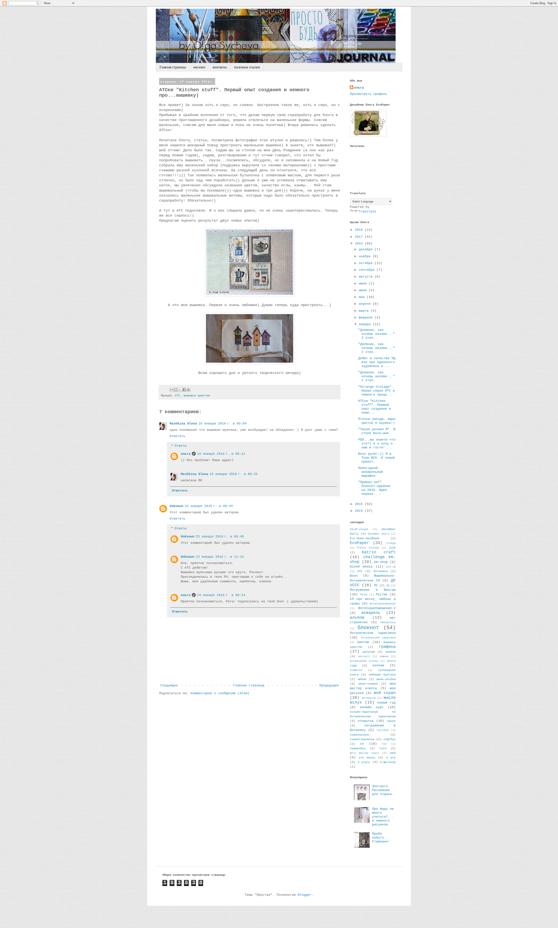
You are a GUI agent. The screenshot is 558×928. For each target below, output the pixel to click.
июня (364, 290)
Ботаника (381, 571)
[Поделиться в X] (180, 389)
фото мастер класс (364, 753)
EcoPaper (359, 543)
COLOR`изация (359, 529)
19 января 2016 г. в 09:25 (233, 474)
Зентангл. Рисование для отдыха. (383, 790)
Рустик (382, 594)
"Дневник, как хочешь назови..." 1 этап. (376, 376)
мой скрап (385, 693)
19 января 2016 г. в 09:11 (221, 454)
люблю (361, 679)
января (366, 324)
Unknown (176, 506)
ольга (186, 454)
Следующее (169, 685)
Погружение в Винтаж (373, 590)
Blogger (304, 895)
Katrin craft (379, 552)
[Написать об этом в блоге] (176, 389)
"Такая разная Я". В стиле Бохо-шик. (376, 431)
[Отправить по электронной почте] (172, 389)
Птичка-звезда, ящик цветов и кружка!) (376, 421)
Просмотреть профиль (368, 94)
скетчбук (383, 730)
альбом (357, 617)
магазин (199, 67)
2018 (360, 230)
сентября (367, 270)
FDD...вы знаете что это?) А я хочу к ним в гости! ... (376, 444)
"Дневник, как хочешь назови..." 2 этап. (376, 348)
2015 (360, 504)
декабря (366, 249)
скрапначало (359, 734)
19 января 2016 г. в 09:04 (222, 424)
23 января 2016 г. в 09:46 (220, 537)
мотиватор (369, 698)
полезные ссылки (247, 67)
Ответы (180, 446)
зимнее (384, 656)
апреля (366, 304)
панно (391, 721)
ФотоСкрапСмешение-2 (377, 608)
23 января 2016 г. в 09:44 (209, 506)
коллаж (378, 665)
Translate (367, 212)
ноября (366, 256)
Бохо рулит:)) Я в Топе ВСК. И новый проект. (376, 458)
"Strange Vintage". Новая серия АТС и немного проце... (376, 391)
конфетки (356, 670)
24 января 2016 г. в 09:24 (221, 595)
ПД (388, 585)
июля (364, 284)
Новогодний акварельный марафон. (370, 472)
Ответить (177, 436)
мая (363, 297)
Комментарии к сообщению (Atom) (220, 693)
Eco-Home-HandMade (364, 538)
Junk (392, 547)
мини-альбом (386, 679)
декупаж (369, 651)
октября (366, 263)
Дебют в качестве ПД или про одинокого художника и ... (376, 362)
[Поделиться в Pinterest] (188, 389)
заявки (390, 651)
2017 (360, 237)
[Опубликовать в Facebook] (184, 389)
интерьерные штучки (364, 661)
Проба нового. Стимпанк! (381, 838)
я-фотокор (388, 762)
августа (366, 277)
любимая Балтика (382, 674)
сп (362, 744)
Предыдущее (329, 685)
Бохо (354, 576)
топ (384, 744)
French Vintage (368, 547)
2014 (360, 511)
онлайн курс (372, 707)
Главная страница (173, 67)
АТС (177, 395)
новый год (386, 703)
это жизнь (367, 757)
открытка (365, 721)
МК (376, 585)
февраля (366, 318)
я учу (391, 757)
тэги (382, 748)
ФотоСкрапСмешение (383, 603)
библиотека (388, 622)
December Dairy (378, 534)
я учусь (363, 762)
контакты (220, 67)
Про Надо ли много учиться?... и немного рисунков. (383, 817)
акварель (370, 613)
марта (365, 311)
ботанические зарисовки (373, 633)
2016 (360, 244)
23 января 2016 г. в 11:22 (220, 557)
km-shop (381, 562)
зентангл (364, 656)
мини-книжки (368, 683)
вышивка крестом (197, 395)
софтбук (389, 739)
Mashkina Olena (183, 424)
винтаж (363, 642)
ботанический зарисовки (378, 637)
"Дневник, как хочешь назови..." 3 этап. (376, 334)
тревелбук (358, 748)
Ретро (363, 594)
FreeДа (391, 543)
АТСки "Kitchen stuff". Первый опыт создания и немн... (374, 407)
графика (387, 647)
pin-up (391, 566)
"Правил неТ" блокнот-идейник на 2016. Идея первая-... (374, 488)
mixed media (361, 567)
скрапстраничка (362, 739)
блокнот (368, 628)
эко (393, 753)
